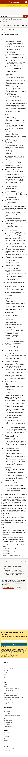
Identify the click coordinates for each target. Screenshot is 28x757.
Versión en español (9, 749)
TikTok (5, 738)
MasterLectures (8, 726)
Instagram (6, 734)
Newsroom (7, 676)
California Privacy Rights (10, 695)
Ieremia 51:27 (6, 550)
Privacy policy (7, 693)
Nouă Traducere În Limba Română (13, 566)
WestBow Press (8, 722)
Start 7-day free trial (8, 587)
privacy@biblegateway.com (7, 656)
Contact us (7, 692)
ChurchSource (7, 713)
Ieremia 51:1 (6, 530)
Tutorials (6, 686)
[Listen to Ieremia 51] (17, 29)
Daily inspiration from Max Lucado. (13, 5)
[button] (26, 2)
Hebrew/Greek (16, 25)
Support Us (7, 678)
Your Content (24, 25)
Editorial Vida (7, 719)
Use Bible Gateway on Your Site (12, 688)
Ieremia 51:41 (6, 555)
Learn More (18, 587)
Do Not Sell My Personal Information (13, 697)
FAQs (5, 684)
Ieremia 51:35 (6, 552)
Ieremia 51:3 (6, 534)
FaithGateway (7, 709)
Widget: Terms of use (9, 703)
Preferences (7, 750)
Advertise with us (8, 690)
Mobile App (7, 670)
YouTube (6, 742)
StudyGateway (7, 711)
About (5, 665)
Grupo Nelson (7, 717)
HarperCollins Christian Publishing (12, 715)
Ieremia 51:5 (6, 544)
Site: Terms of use (8, 701)
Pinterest (6, 736)
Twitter (6, 740)
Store (5, 672)
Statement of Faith (8, 668)
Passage (3, 25)
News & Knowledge (9, 667)
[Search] (25, 16)
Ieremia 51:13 (6, 548)
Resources (9, 25)
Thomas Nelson (8, 720)
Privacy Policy (9, 655)
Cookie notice (7, 699)
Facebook (6, 733)
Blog (5, 674)
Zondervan (7, 724)
